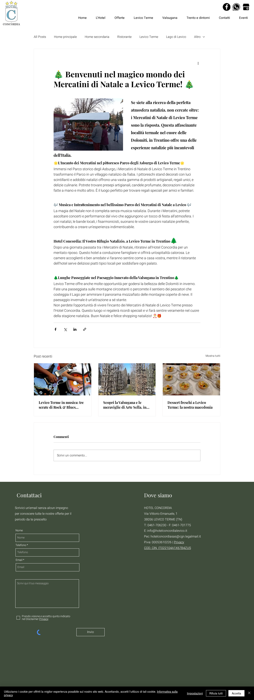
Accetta (236, 693)
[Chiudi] (249, 693)
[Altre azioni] (198, 63)
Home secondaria (97, 36)
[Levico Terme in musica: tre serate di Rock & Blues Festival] (62, 379)
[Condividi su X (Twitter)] (65, 329)
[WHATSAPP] (236, 7)
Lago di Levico (176, 36)
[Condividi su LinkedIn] (75, 329)
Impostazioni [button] (195, 693)
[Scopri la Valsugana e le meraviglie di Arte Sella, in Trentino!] (127, 379)
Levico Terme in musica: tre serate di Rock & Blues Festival (61, 405)
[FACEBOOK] (226, 7)
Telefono (20, 545)
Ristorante (124, 36)
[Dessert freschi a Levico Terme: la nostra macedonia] (191, 379)
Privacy (179, 542)
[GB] (246, 7)
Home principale (65, 36)
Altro (197, 36)
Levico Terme (149, 36)
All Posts (40, 36)
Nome (19, 530)
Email (19, 560)
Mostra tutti (213, 356)
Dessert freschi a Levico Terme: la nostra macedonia (190, 405)
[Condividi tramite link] (85, 329)
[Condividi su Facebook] (55, 329)
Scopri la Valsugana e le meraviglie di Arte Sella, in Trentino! (124, 405)
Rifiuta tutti (216, 693)
